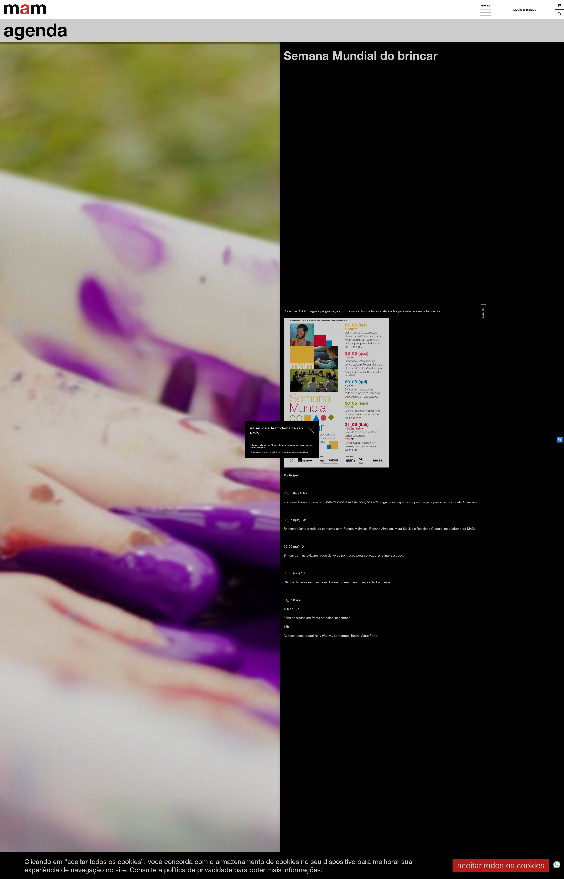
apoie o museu (525, 9)
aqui (258, 452)
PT (559, 4)
